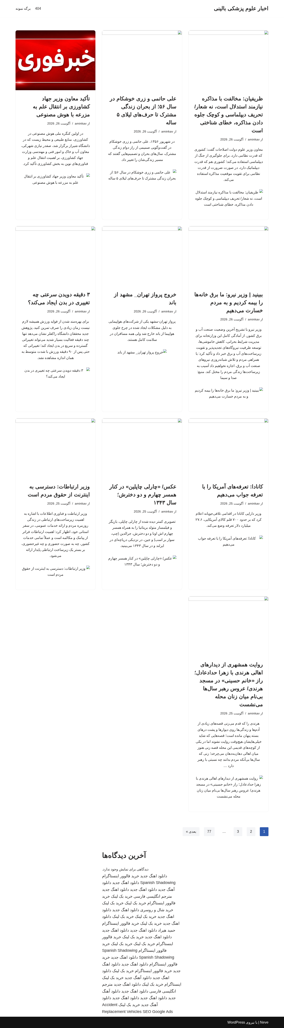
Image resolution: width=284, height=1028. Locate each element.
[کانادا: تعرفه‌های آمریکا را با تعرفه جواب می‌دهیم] (228, 448)
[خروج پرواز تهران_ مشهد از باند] (142, 256)
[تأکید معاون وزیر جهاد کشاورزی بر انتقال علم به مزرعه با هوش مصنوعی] (55, 60)
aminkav (254, 139)
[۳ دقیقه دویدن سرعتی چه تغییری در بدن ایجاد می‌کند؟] (55, 256)
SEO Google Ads (158, 1011)
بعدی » (191, 831)
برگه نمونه (23, 8)
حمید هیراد (166, 930)
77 (209, 831)
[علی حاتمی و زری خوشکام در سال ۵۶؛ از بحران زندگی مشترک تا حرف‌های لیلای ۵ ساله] (142, 60)
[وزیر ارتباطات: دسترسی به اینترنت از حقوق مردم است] (55, 448)
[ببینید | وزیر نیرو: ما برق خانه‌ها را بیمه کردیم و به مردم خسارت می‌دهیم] (228, 256)
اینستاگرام (172, 984)
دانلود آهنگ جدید (138, 977)
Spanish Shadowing (158, 882)
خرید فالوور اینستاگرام (120, 876)
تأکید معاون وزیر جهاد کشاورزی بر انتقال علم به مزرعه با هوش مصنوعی (61, 106)
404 (38, 8)
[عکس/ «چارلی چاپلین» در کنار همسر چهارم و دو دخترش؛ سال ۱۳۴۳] (142, 448)
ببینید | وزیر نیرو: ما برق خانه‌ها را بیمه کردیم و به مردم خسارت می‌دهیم (228, 302)
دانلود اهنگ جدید (153, 876)
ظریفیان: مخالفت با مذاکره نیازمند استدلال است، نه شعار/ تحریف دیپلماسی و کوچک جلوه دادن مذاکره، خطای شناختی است (228, 114)
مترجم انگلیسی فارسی (153, 896)
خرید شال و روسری (156, 910)
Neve (264, 1022)
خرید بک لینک (121, 896)
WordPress (236, 1022)
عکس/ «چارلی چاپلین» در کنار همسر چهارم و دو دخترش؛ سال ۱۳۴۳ (142, 494)
